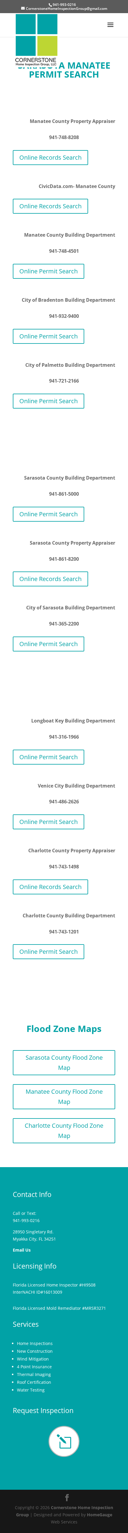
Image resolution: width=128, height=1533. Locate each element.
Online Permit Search (48, 271)
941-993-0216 (26, 1220)
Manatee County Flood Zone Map (64, 1096)
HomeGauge (99, 1514)
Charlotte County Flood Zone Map (64, 1130)
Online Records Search (50, 157)
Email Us (22, 1250)
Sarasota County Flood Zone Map (64, 1062)
